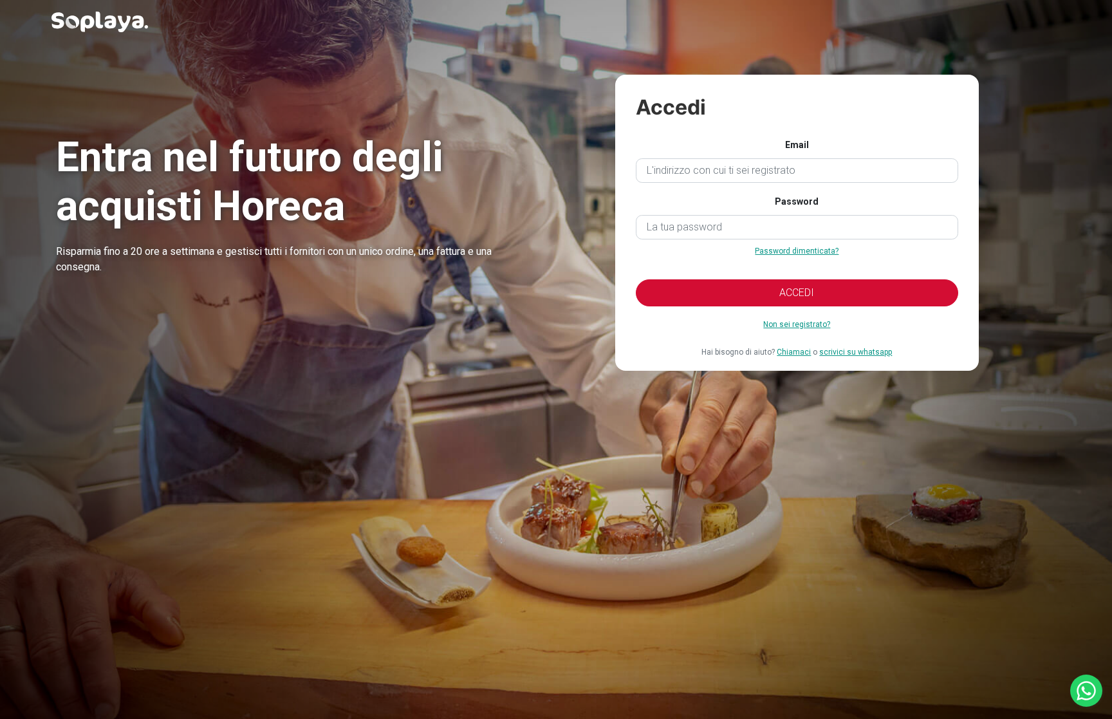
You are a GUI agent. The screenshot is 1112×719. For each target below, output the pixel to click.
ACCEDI (796, 292)
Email (797, 145)
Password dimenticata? (797, 251)
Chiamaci (794, 352)
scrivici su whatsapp (855, 352)
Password (797, 201)
